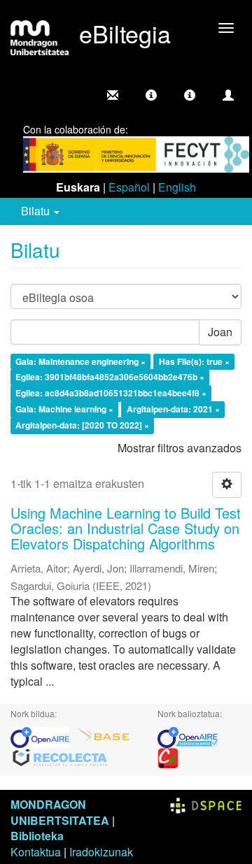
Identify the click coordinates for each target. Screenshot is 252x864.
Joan (220, 332)
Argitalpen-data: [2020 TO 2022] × (82, 425)
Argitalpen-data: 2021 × (173, 409)
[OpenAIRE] (43, 736)
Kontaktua (35, 852)
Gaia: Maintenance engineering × (80, 361)
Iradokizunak (101, 852)
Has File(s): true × (194, 361)
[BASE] (103, 736)
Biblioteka (37, 836)
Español (129, 187)
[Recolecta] (60, 757)
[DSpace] (205, 804)
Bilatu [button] (36, 211)
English (177, 187)
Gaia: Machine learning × (64, 409)
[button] (151, 95)
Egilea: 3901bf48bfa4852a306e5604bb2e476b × (109, 377)
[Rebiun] (168, 757)
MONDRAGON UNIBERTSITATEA (59, 812)
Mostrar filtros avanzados (179, 448)
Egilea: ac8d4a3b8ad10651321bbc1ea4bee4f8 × (110, 393)
